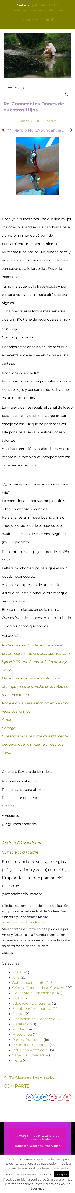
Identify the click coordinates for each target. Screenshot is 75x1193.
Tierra (17, 1060)
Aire (15, 977)
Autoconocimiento (28, 983)
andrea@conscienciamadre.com (38, 10)
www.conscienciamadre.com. (24, 922)
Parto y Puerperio (27, 1040)
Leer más (37, 1188)
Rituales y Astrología (30, 1050)
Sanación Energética (30, 1055)
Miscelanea (22, 1034)
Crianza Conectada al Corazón (38, 988)
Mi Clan (18, 1029)
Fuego (17, 1014)
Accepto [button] (61, 1174)
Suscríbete (31, 20)
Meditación (22, 1024)
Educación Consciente (31, 1003)
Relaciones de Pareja (30, 1045)
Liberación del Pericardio (33, 1019)
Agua (17, 972)
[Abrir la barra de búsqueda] (67, 95)
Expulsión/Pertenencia (31, 1008)
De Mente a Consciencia (33, 993)
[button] (29, 1097)
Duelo (17, 998)
